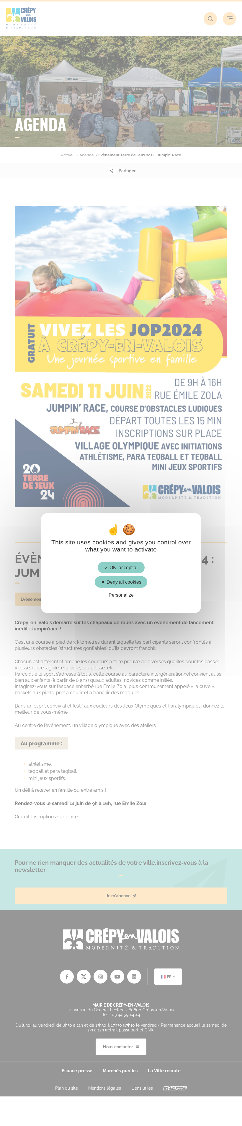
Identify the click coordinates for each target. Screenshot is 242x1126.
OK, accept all (123, 567)
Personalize (121, 595)
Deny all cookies (123, 582)
